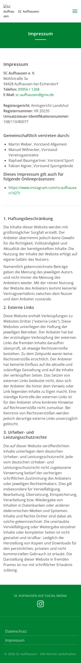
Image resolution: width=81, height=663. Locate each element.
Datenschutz (16, 631)
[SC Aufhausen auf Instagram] (40, 604)
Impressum (15, 640)
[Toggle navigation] (73, 11)
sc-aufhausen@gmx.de (35, 94)
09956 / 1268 (28, 89)
